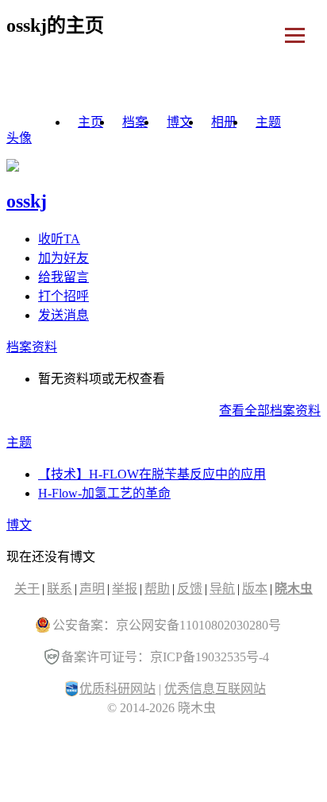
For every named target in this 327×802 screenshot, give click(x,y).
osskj (26, 201)
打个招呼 (63, 296)
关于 (27, 588)
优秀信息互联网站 (215, 688)
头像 (19, 138)
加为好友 (63, 258)
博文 (179, 122)
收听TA (59, 239)
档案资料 (31, 347)
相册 (224, 122)
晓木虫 (294, 588)
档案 (135, 122)
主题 (268, 122)
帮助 (157, 588)
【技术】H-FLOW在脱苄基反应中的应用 (152, 474)
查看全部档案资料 (270, 410)
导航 (222, 588)
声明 (92, 588)
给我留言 (63, 277)
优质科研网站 (117, 688)
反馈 (189, 588)
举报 (124, 588)
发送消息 (63, 315)
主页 (90, 122)
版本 (254, 588)
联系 (59, 588)
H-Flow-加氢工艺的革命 (104, 493)
